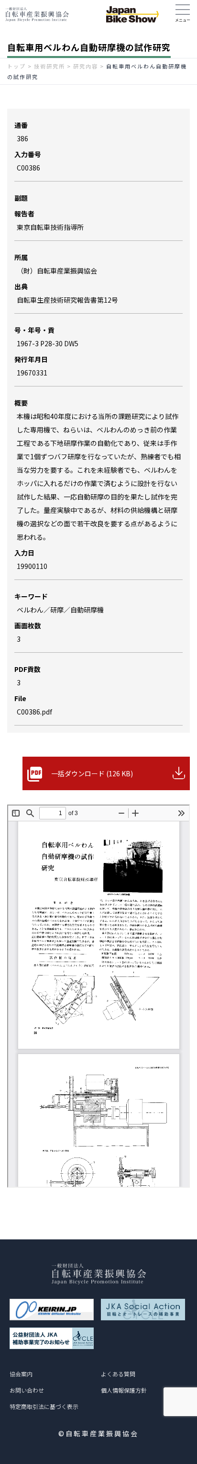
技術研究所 (49, 66)
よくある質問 (118, 1374)
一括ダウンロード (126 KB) (92, 773)
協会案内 (21, 1374)
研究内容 (85, 66)
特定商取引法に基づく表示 (44, 1406)
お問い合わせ (27, 1390)
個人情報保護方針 (124, 1390)
